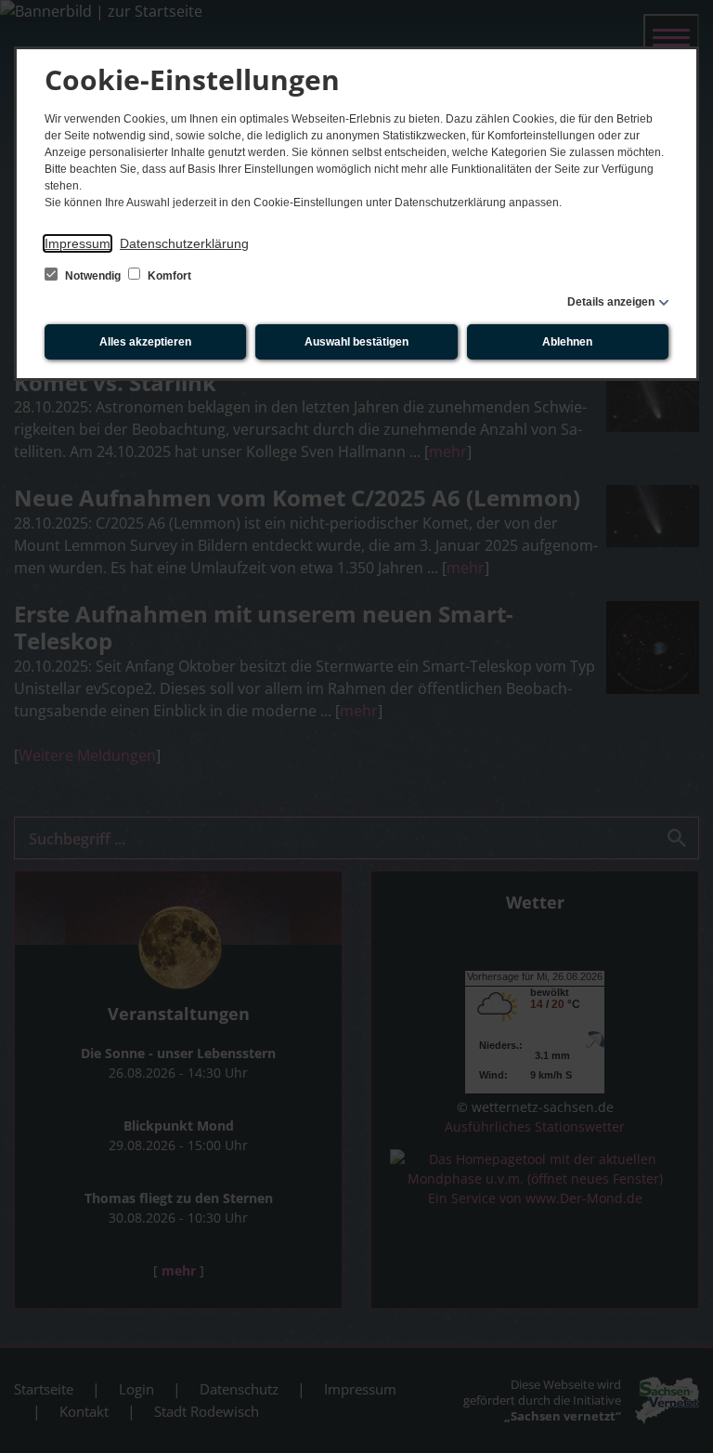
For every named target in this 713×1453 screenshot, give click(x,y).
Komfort (168, 275)
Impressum (77, 243)
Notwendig (92, 275)
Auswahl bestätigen (356, 341)
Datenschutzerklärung (184, 243)
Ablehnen (567, 341)
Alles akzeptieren (145, 341)
